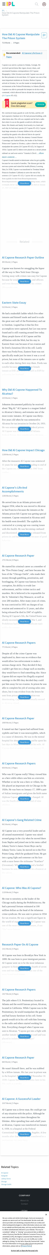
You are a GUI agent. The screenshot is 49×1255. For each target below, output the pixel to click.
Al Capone (7, 95)
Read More (24, 281)
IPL (3, 11)
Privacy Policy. (26, 1246)
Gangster (4, 1176)
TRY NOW (40, 104)
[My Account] (45, 4)
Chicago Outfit (6, 1184)
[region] (24, 1233)
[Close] (46, 1214)
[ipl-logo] (11, 5)
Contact (24, 1204)
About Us (24, 1200)
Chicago (4, 1181)
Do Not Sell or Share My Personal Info (24, 1251)
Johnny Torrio (6, 1179)
